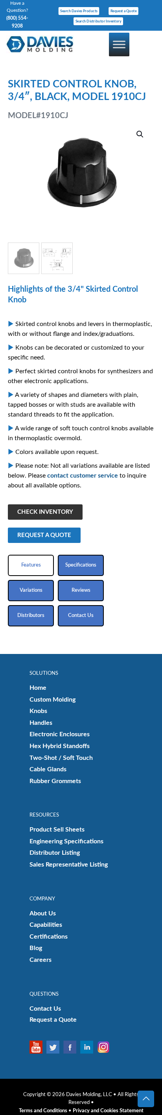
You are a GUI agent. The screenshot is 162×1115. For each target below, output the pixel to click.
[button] (140, 134)
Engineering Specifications (66, 841)
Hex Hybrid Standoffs (59, 746)
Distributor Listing (54, 853)
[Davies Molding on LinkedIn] (88, 1047)
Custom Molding (52, 699)
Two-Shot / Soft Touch (61, 758)
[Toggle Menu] (119, 44)
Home (37, 688)
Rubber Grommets (55, 781)
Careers (40, 960)
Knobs (38, 711)
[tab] (31, 565)
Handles (40, 723)
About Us (42, 913)
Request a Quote (53, 1020)
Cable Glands (47, 769)
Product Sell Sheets (57, 829)
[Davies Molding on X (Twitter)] (54, 1047)
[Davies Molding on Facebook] (71, 1047)
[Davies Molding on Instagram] (105, 1047)
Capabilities (45, 925)
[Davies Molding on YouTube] (37, 1047)
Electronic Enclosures (59, 734)
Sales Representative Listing (68, 864)
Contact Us (45, 1009)
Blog (35, 948)
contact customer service (82, 475)
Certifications (48, 936)
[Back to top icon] (146, 1099)
